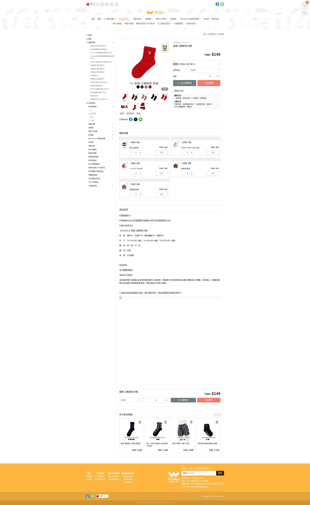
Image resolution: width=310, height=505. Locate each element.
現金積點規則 (128, 476)
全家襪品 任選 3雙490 (97, 69)
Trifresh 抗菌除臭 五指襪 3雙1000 (101, 62)
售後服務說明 (113, 479)
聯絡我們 (89, 476)
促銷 (175, 64)
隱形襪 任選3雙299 (96, 86)
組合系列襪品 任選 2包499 (98, 82)
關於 (89, 473)
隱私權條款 (127, 479)
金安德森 (93, 113)
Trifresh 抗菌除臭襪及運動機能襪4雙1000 (102, 57)
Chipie (92, 120)
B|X (91, 117)
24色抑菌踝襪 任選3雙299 (98, 49)
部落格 (89, 479)
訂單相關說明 (100, 479)
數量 (175, 76)
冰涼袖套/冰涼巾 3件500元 (98, 99)
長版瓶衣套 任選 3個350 (98, 46)
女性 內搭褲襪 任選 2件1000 (99, 89)
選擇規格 (176, 70)
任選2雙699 (94, 75)
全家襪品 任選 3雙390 (97, 72)
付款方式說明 (113, 473)
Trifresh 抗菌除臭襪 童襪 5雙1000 (101, 53)
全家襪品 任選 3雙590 (97, 65)
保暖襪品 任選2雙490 (97, 79)
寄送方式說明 (113, 476)
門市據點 (100, 473)
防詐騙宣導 (127, 482)
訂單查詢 (100, 476)
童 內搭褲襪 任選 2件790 (98, 92)
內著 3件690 (94, 96)
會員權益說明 (127, 473)
